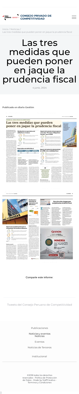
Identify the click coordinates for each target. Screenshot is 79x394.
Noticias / (15, 29)
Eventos (39, 341)
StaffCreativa (48, 380)
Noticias (39, 336)
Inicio (5, 29)
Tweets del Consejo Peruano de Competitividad (39, 304)
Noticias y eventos (39, 333)
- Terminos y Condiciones (42, 381)
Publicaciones (39, 328)
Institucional (39, 356)
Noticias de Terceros (39, 347)
